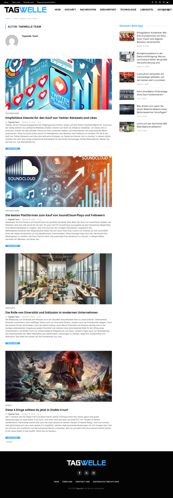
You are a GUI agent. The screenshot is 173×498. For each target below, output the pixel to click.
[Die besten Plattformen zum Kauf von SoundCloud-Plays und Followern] (58, 181)
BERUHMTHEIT (108, 9)
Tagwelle (79, 488)
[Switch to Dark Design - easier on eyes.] (163, 10)
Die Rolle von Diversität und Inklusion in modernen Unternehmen (51, 312)
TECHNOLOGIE (128, 9)
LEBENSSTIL (146, 9)
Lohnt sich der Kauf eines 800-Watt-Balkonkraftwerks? (152, 125)
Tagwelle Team (30, 36)
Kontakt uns (29, 2)
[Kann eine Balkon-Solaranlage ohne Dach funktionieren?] (126, 95)
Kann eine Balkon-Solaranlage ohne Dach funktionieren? (152, 93)
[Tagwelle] (26, 10)
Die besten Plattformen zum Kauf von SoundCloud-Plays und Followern (55, 215)
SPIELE (8, 405)
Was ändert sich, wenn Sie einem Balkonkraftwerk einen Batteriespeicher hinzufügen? (152, 109)
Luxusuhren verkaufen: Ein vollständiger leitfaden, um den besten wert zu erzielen (151, 77)
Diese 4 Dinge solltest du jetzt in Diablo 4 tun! (36, 410)
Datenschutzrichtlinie (46, 2)
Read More (13, 149)
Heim (6, 2)
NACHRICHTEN (88, 9)
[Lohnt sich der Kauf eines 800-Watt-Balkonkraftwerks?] (126, 127)
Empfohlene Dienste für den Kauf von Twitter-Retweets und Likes (51, 118)
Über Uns (16, 2)
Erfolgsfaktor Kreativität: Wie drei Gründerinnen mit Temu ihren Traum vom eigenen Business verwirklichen (151, 37)
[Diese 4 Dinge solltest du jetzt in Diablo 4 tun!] (58, 376)
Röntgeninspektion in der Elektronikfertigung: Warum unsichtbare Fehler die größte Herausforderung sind (152, 58)
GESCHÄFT (70, 9)
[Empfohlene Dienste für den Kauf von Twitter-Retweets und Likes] (58, 84)
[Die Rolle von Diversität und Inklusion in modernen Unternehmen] (58, 278)
